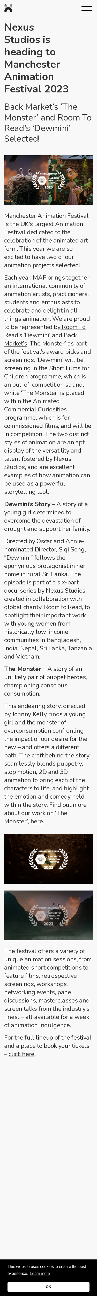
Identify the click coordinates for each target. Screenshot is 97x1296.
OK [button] (48, 1287)
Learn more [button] (40, 1273)
